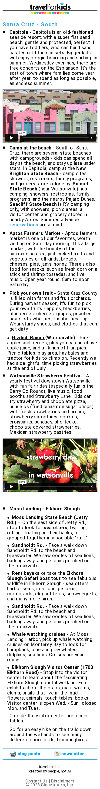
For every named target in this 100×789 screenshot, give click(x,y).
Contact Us (37, 781)
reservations (24, 224)
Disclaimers (63, 781)
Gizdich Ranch (28, 337)
